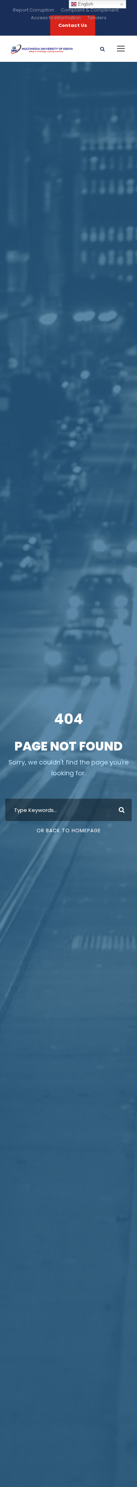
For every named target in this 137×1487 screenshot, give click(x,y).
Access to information (56, 17)
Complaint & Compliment (90, 10)
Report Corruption (33, 10)
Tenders (96, 17)
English (85, 4)
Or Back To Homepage (69, 830)
